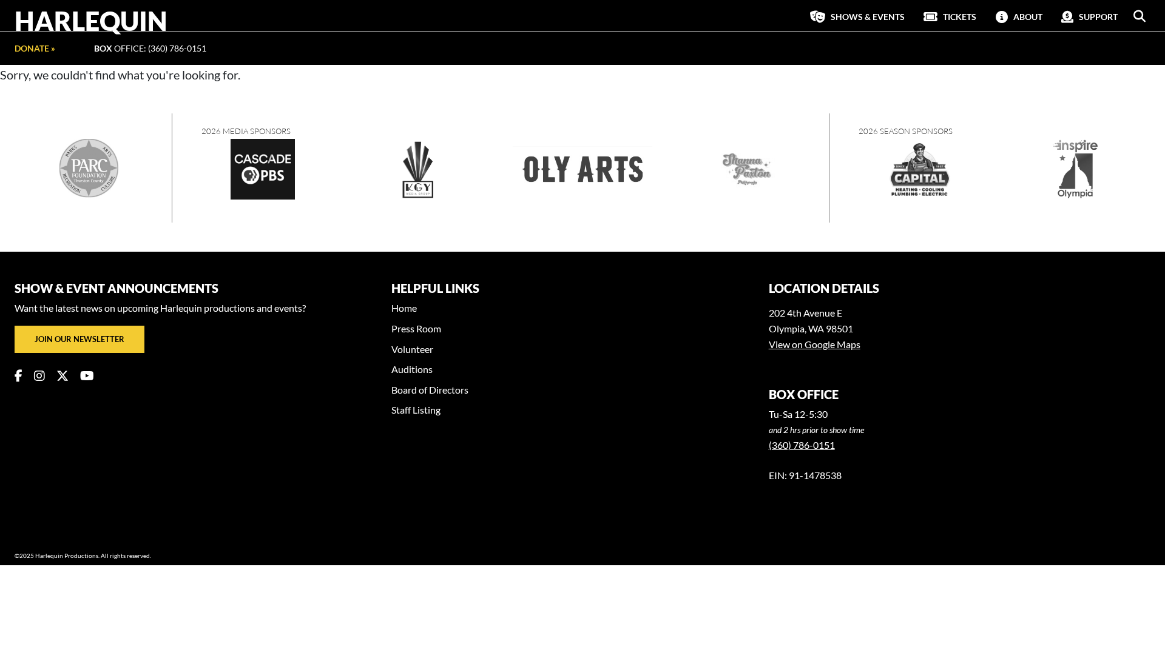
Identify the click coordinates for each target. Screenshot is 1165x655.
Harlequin (91, 20)
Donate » (35, 48)
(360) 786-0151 (802, 445)
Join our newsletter (79, 339)
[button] (1139, 16)
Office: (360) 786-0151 (150, 48)
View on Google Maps (814, 344)
